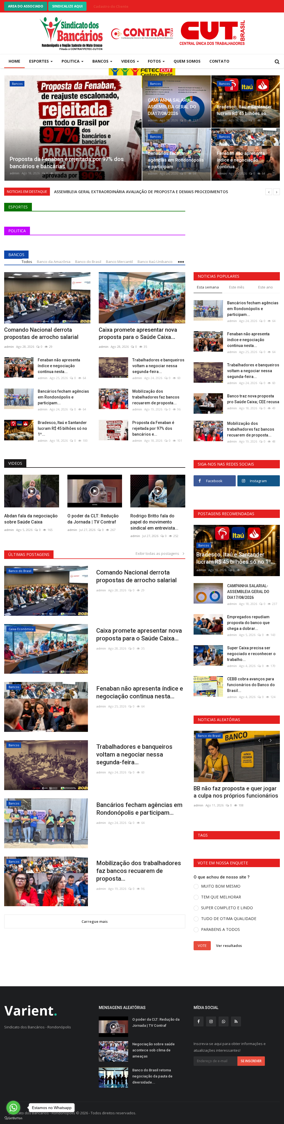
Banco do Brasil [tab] (88, 261)
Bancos (16, 254)
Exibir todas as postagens (159, 553)
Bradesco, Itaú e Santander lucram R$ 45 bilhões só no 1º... (62, 428)
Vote (202, 945)
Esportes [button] (39, 61)
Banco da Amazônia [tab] (53, 261)
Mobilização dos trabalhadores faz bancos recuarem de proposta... (155, 397)
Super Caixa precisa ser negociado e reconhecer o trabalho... (251, 654)
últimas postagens (28, 554)
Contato (219, 61)
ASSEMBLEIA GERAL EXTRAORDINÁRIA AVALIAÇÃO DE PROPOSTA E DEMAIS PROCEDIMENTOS (141, 191)
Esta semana (208, 287)
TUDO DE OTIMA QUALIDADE (228, 918)
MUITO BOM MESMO (220, 886)
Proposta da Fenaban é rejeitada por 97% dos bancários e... (153, 428)
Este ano (265, 287)
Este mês (236, 287)
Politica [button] (71, 61)
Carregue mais (95, 921)
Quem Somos (187, 61)
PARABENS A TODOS (220, 929)
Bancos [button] (101, 61)
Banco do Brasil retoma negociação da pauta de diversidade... (152, 1076)
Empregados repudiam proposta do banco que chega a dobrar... (248, 623)
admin (14, 173)
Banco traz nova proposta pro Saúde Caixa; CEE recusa (253, 399)
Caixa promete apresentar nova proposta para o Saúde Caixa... (138, 333)
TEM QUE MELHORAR (221, 897)
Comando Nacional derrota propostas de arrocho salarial (41, 333)
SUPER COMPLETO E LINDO (227, 907)
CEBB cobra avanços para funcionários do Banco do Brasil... (251, 685)
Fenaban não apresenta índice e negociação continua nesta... (59, 366)
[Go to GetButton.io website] (13, 1118)
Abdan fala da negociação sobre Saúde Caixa (31, 519)
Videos (15, 463)
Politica (17, 230)
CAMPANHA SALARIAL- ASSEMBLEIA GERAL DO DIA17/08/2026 (248, 592)
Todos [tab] (27, 261)
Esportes (18, 207)
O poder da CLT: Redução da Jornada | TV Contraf (93, 519)
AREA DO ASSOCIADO (25, 6)
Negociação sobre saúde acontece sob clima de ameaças (153, 1050)
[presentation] (10, 128)
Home (14, 61)
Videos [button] (128, 61)
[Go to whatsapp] (13, 1108)
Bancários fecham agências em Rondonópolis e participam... (63, 397)
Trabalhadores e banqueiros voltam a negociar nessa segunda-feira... (158, 366)
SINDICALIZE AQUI (67, 6)
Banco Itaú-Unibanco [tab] (155, 261)
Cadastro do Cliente (110, 6)
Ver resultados (229, 945)
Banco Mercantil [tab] (119, 261)
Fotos (155, 61)
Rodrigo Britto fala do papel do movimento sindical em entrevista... (154, 522)
